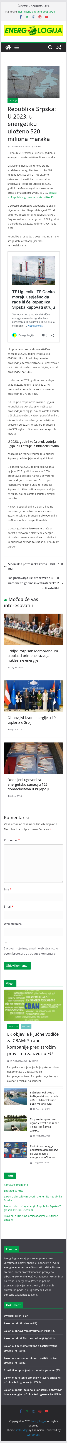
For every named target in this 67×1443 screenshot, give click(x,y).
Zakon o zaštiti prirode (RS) (20, 1323)
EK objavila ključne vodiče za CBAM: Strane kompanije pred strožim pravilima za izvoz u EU (33, 1043)
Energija (13, 100)
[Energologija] (8, 47)
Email (9, 907)
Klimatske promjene (16, 1184)
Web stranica (13, 924)
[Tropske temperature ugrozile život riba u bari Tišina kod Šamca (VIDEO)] (15, 1127)
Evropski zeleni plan (16, 1315)
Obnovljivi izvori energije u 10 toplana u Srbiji (32, 720)
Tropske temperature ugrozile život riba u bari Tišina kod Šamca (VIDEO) (44, 1124)
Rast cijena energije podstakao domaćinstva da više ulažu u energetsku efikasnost (44, 1151)
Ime (7, 889)
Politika (26, 1026)
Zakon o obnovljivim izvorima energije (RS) (29, 1331)
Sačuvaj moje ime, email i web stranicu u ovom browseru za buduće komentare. (31, 951)
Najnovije (13, 1026)
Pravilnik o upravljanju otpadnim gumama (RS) (32, 1370)
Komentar (12, 840)
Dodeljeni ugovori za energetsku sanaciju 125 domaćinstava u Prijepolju (29, 784)
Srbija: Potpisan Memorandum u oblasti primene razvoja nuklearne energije (33, 656)
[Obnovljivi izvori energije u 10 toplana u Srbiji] (33, 683)
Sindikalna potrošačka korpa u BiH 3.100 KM (35, 566)
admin (37, 146)
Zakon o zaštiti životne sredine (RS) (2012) (29, 1338)
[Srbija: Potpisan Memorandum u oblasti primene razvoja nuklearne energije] (33, 616)
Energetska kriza (14, 1190)
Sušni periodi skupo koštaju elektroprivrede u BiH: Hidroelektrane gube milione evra (44, 1098)
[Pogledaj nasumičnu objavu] (58, 47)
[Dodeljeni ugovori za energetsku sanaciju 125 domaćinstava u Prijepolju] (33, 745)
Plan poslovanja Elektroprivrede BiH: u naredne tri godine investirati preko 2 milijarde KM (33, 583)
